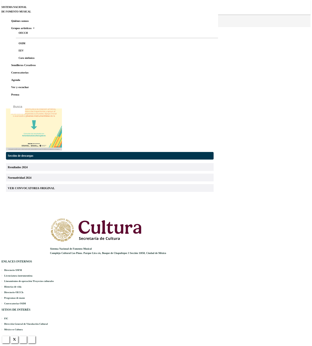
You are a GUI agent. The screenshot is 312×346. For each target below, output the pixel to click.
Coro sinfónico (26, 58)
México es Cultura (13, 329)
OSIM (22, 43)
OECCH (23, 33)
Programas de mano (14, 298)
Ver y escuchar (20, 87)
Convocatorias (20, 72)
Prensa (15, 94)
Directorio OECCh (13, 292)
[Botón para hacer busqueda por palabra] (213, 103)
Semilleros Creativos (23, 65)
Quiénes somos (20, 20)
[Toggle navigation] (310, 11)
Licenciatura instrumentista (18, 275)
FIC (6, 318)
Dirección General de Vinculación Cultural (26, 324)
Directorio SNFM (13, 270)
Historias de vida (12, 286)
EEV (21, 50)
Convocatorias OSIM (15, 303)
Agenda (15, 80)
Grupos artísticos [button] (21, 28)
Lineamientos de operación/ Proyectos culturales (29, 281)
